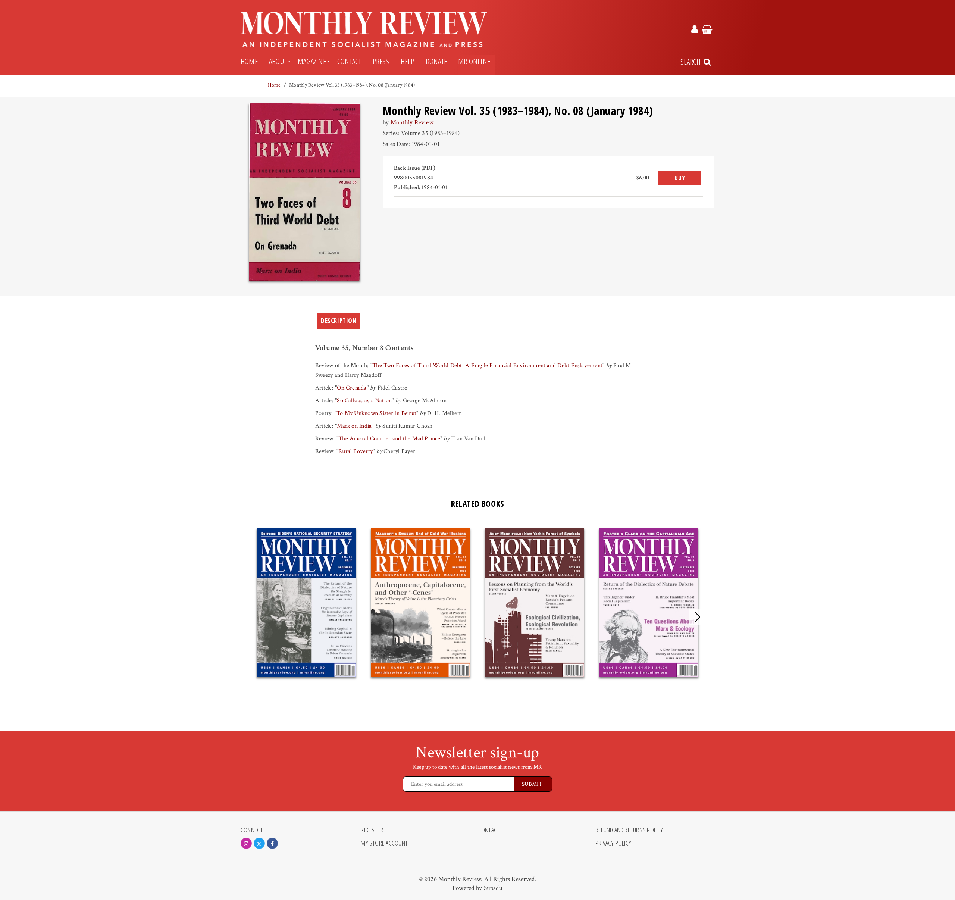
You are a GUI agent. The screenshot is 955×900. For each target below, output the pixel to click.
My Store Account (384, 843)
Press (381, 61)
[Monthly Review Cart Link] (707, 30)
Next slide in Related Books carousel (697, 617)
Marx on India (354, 426)
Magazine (312, 61)
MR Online (474, 61)
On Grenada (351, 388)
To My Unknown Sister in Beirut (376, 413)
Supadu (493, 888)
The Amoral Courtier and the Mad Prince (389, 439)
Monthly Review (412, 122)
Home (249, 61)
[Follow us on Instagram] (246, 843)
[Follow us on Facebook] (272, 843)
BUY (680, 178)
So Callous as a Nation (364, 400)
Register (372, 830)
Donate (436, 61)
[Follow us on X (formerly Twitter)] (259, 843)
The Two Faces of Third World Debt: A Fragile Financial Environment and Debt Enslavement (487, 365)
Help (407, 61)
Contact (349, 61)
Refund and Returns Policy (629, 830)
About (277, 61)
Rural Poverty (355, 451)
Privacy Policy (613, 843)
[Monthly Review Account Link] (694, 30)
